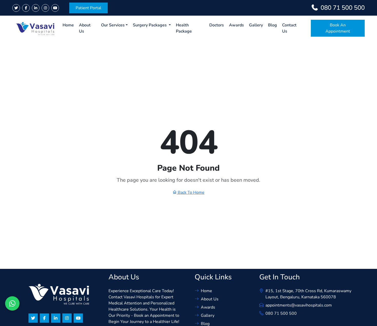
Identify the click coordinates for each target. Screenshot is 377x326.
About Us (85, 28)
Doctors (216, 25)
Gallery (256, 25)
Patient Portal (88, 8)
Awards (236, 25)
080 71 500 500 (281, 313)
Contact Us (289, 28)
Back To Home (190, 192)
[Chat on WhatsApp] (12, 303)
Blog (272, 25)
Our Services (113, 25)
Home (68, 25)
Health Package (184, 28)
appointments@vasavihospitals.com (298, 305)
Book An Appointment (337, 28)
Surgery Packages (150, 25)
